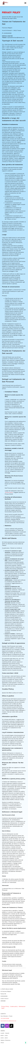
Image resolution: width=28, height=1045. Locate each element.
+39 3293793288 (5, 1018)
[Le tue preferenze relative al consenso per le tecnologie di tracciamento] (25, 1042)
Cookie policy (14, 1006)
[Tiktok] (11, 1026)
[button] (25, 3)
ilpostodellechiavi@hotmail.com (8, 1020)
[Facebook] (3, 1026)
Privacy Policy (9, 492)
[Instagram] (7, 1026)
